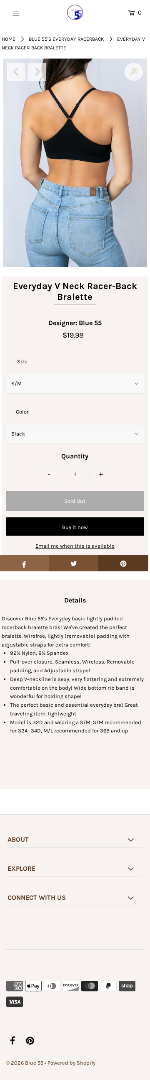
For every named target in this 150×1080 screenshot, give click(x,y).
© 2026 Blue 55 (24, 1063)
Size (22, 361)
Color (22, 412)
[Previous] (16, 72)
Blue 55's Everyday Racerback (66, 39)
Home (8, 39)
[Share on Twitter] (74, 563)
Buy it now (75, 527)
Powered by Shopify (71, 1063)
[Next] (37, 72)
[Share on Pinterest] (123, 563)
